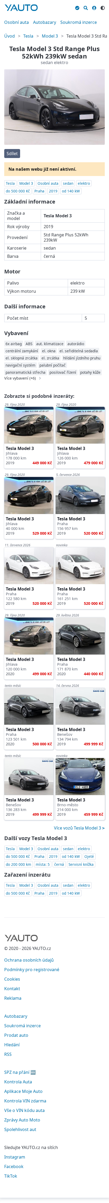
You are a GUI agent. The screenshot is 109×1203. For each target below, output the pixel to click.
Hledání (12, 1045)
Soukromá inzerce (78, 22)
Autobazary (44, 22)
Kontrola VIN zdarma (25, 1101)
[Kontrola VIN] (77, 7)
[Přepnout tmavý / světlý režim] (103, 7)
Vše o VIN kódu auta (24, 1110)
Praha (39, 190)
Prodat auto (16, 1035)
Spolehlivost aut (20, 1129)
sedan (68, 183)
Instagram (14, 1157)
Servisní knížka (81, 864)
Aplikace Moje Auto (23, 1091)
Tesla (28, 36)
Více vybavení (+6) (20, 378)
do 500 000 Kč (18, 190)
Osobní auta (16, 22)
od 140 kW (71, 190)
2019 (53, 190)
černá (59, 864)
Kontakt (12, 989)
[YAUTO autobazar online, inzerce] (21, 7)
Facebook (14, 1166)
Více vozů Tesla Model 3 (78, 828)
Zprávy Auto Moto (22, 1120)
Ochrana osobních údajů (29, 960)
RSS (8, 1054)
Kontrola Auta (18, 1082)
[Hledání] (85, 7)
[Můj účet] (94, 7)
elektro (84, 183)
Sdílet (12, 153)
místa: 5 (43, 864)
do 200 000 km (18, 864)
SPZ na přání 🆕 (20, 1072)
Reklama (12, 998)
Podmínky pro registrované (31, 969)
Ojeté (89, 856)
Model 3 (50, 36)
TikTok (10, 1176)
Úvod (9, 36)
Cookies (12, 979)
